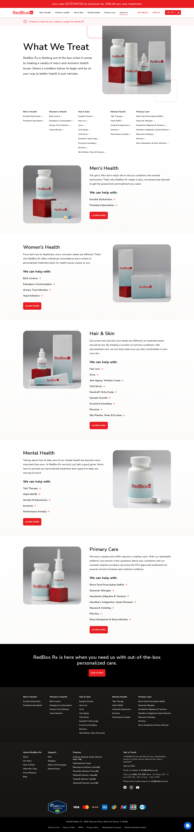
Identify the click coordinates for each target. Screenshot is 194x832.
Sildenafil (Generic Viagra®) (85, 775)
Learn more (99, 216)
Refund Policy (54, 769)
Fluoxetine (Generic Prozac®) (86, 771)
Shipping (51, 761)
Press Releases (30, 773)
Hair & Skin (78, 12)
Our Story (27, 761)
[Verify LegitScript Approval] (57, 813)
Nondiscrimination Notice (135, 827)
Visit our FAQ (129, 766)
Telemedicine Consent (111, 827)
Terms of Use (54, 827)
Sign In (156, 12)
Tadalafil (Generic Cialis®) (84, 779)
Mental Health (94, 12)
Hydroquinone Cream (82, 763)
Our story (97, 672)
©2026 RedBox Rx (74, 821)
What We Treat (30, 769)
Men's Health (45, 12)
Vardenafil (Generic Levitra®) (85, 783)
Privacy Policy (93, 827)
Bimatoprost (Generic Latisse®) (86, 767)
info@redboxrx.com (149, 770)
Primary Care (109, 12)
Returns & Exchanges (57, 765)
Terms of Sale (69, 827)
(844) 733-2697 (139, 774)
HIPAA (81, 827)
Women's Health (62, 12)
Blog (25, 777)
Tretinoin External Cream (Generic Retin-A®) (87, 758)
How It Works (29, 765)
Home (25, 757)
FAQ (50, 757)
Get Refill (143, 12)
